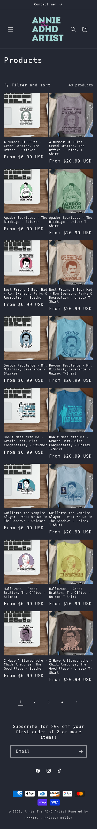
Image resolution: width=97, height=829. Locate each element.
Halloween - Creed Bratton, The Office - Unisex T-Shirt (70, 593)
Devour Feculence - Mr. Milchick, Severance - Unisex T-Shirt (70, 369)
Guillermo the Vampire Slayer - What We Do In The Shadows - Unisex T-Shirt (70, 519)
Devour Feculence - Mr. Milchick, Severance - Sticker (25, 369)
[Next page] (76, 702)
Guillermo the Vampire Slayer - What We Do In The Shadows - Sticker (25, 517)
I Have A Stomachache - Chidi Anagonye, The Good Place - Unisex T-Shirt (70, 666)
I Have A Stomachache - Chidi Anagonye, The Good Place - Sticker (25, 664)
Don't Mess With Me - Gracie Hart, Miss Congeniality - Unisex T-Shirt (70, 443)
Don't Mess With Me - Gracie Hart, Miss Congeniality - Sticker (25, 441)
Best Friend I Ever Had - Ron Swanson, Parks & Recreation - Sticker (25, 293)
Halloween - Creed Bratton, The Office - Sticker (24, 593)
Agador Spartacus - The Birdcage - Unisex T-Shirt (70, 221)
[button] (10, 29)
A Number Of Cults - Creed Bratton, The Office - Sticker (22, 146)
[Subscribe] (80, 751)
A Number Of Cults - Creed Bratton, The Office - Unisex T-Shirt (67, 148)
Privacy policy (58, 817)
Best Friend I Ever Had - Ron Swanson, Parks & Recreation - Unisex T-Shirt (70, 296)
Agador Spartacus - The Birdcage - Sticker (25, 220)
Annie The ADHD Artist (46, 811)
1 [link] (20, 702)
